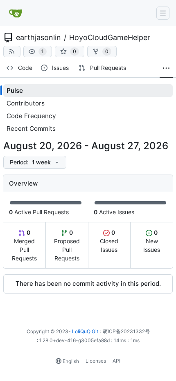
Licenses (96, 361)
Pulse (15, 90)
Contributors (26, 103)
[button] (37, 51)
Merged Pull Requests (24, 245)
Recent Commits (31, 128)
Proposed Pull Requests (67, 245)
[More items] (166, 68)
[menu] (34, 162)
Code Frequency (31, 116)
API (116, 361)
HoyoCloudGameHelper (109, 37)
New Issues (151, 241)
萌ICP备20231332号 (126, 331)
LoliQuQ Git (85, 331)
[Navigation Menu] (162, 13)
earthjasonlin (38, 37)
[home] (16, 13)
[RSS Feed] (11, 51)
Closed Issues (109, 241)
